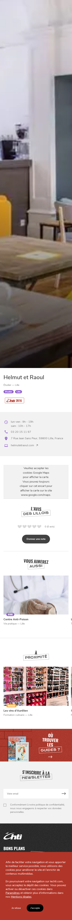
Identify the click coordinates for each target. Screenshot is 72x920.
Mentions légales (21, 897)
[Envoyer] (64, 793)
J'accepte (35, 908)
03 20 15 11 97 (21, 432)
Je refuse (16, 908)
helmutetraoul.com (22, 445)
